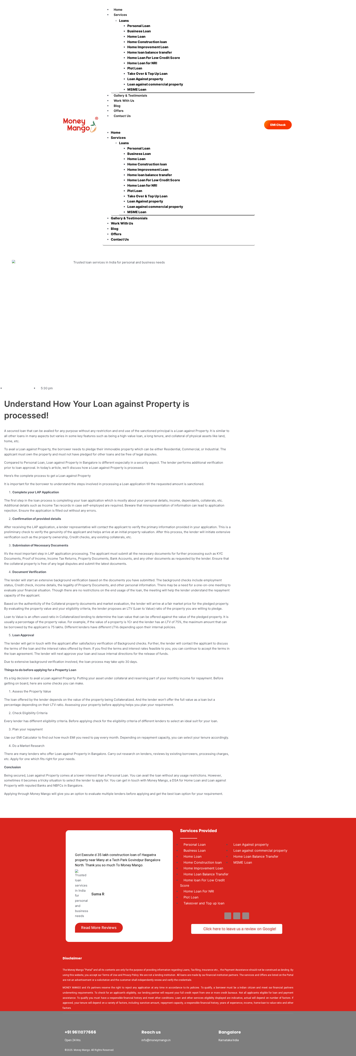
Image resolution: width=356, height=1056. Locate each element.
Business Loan (139, 31)
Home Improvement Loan (147, 47)
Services (120, 15)
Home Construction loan (147, 42)
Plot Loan (134, 68)
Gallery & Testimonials (130, 95)
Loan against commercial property (155, 84)
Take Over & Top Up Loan (147, 73)
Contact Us (122, 116)
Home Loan (136, 36)
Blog (117, 106)
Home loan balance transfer (149, 52)
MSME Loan (136, 89)
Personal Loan (138, 26)
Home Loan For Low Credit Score (153, 58)
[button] (179, 124)
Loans (124, 21)
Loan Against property (145, 79)
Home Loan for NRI (142, 63)
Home (118, 10)
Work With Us (124, 101)
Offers (118, 111)
